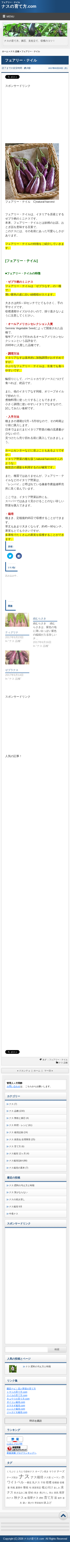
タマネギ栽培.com (16, 1405)
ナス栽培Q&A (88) (18, 1160)
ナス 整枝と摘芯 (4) (19, 1118)
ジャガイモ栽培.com (17, 1412)
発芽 (61, 1492)
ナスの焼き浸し (17, 1199)
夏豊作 (19, 1487)
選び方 (31, 1503)
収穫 (49, 1482)
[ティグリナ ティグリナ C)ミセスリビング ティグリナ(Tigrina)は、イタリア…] (17, 620)
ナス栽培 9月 (15, 1206)
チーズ (61, 1471)
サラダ (52, 1471)
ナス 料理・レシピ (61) (20, 1125)
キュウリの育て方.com (18, 1398)
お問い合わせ (13, 1086)
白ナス (10, 1498)
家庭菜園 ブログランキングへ (21, 1453)
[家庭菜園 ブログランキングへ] (17, 1450)
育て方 (49, 1497)
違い (25, 1503)
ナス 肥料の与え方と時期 (21, 1185)
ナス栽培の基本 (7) (18, 1167)
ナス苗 (47, 1477)
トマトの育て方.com (17, 1392)
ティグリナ (11, 632)
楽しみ (57, 1488)
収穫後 (55, 1482)
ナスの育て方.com (18, 6)
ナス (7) (13, 1104)
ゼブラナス (11, 670)
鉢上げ (48, 1502)
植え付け (47, 1487)
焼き (36, 1492)
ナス (24, 1476)
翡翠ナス (32, 1497)
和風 (12, 1487)
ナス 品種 (14, 51)
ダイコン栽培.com (16, 1402)
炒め (30, 1492)
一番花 (28, 1482)
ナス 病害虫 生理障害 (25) (22, 1139)
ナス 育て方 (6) (16, 1146)
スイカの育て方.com (17, 1395)
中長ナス (13, 1213)
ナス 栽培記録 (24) (18, 1132)
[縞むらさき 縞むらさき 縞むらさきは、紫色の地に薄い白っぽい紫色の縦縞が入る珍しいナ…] (47, 630)
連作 (60, 1498)
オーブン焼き (42, 1471)
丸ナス (36, 1482)
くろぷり (11, 1471)
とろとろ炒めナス (25, 1471)
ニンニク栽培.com (16, 1409)
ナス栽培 (37, 1477)
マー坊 (47, 1070)
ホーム (5, 51)
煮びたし (43, 1492)
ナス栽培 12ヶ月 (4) (19, 1153)
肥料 (41, 1498)
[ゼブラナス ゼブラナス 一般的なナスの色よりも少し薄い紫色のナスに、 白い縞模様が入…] (17, 657)
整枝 (25, 1487)
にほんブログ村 (14, 1443)
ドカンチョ (24, 1070)
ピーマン (56, 1477)
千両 (43, 1482)
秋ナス (19, 1497)
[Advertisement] (35, 111)
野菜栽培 (39, 1503)
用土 (51, 1493)
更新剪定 (36, 1487)
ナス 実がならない (18, 1192)
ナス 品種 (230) (17, 1111)
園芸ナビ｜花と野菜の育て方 (21, 1388)
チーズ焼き (12, 1477)
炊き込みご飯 (20, 1492)
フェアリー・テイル (58, 1059)
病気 (56, 1492)
